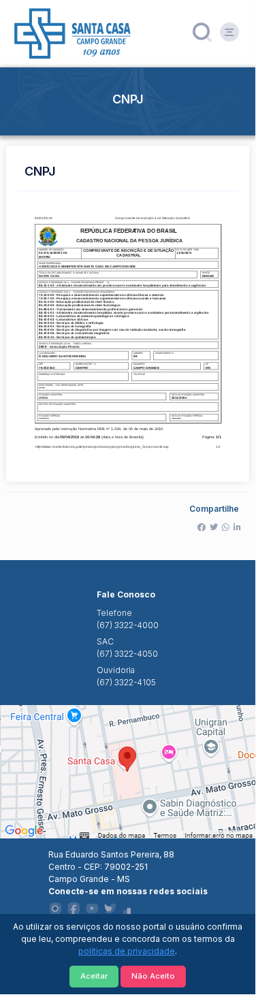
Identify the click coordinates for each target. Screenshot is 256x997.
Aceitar (94, 976)
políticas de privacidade (126, 951)
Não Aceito (153, 976)
